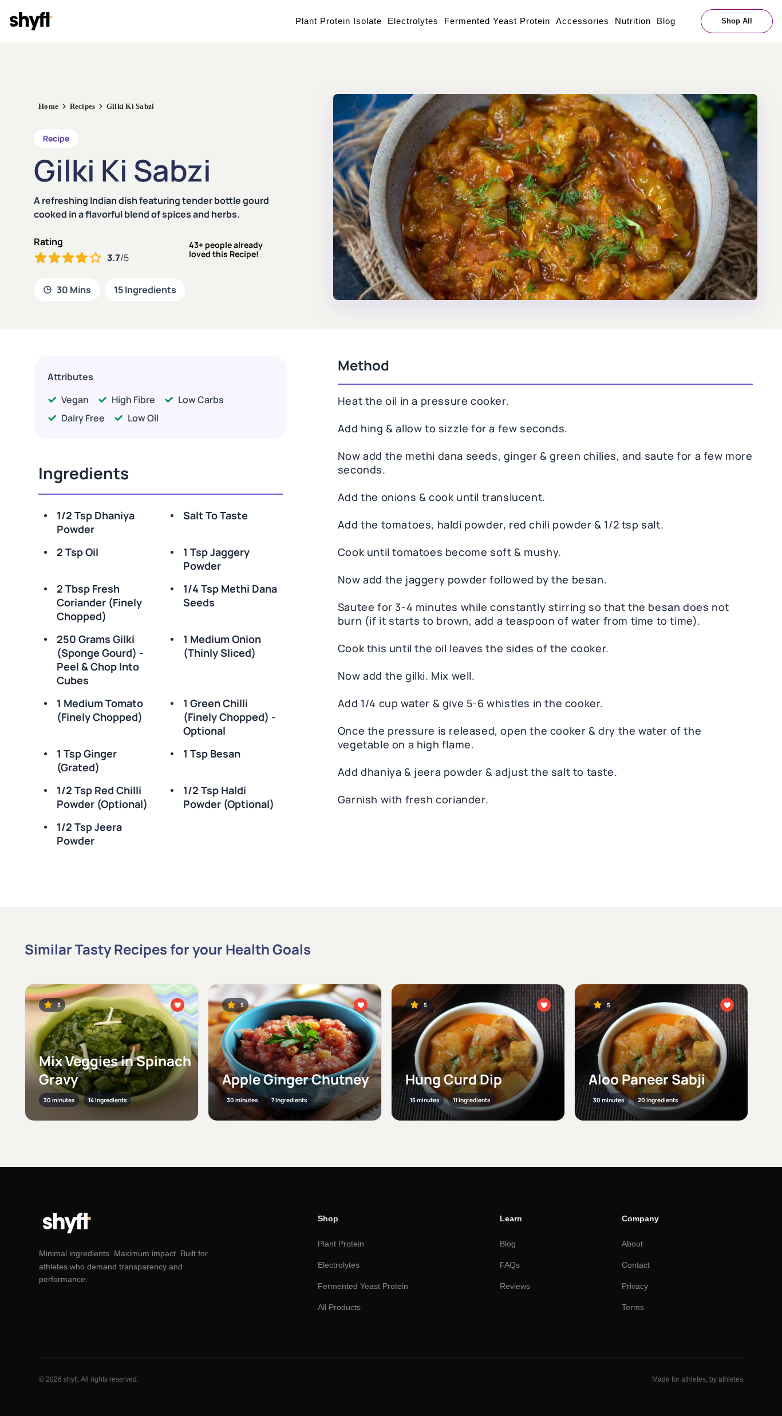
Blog (666, 21)
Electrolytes (413, 21)
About (632, 1243)
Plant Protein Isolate (338, 21)
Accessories (582, 21)
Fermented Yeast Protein (497, 21)
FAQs (510, 1264)
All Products (339, 1307)
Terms (633, 1307)
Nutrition (633, 21)
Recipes (83, 106)
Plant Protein (341, 1243)
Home (48, 106)
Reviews (515, 1286)
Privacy (635, 1286)
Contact (636, 1264)
